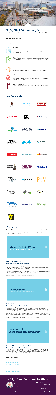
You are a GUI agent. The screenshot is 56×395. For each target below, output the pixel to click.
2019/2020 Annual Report (13, 371)
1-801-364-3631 (47, 2)
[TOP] (52, 2)
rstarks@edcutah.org (18, 386)
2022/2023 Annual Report (13, 364)
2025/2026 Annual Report (13, 360)
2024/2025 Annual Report (13, 362)
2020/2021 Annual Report (13, 369)
